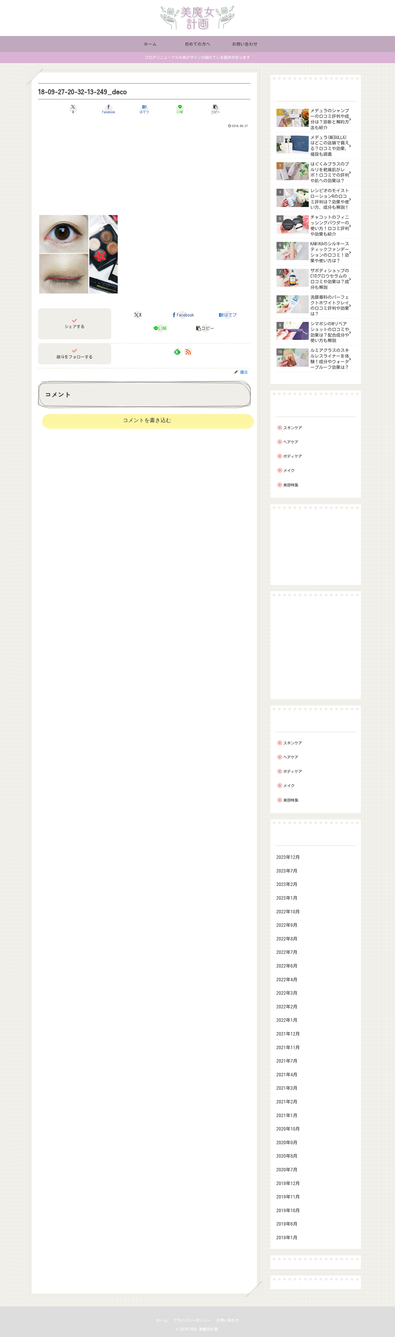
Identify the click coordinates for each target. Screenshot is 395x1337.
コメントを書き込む (147, 420)
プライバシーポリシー (192, 1320)
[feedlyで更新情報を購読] (177, 351)
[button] (215, 109)
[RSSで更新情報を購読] (188, 351)
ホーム (161, 1320)
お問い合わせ (227, 1320)
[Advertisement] (144, 170)
